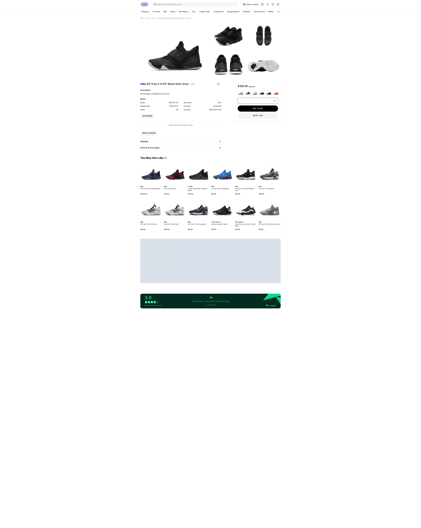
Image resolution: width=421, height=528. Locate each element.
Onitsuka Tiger (204, 12)
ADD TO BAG (258, 108)
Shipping (144, 141)
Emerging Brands (233, 12)
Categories (145, 12)
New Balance (183, 12)
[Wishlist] (272, 4)
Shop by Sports (259, 12)
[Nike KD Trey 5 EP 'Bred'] (175, 172)
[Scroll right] (279, 12)
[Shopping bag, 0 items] (278, 4)
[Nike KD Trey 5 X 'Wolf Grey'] (175, 208)
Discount (280, 12)
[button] (165, 158)
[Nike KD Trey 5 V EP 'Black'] (262, 93)
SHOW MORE (147, 116)
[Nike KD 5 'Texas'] (241, 93)
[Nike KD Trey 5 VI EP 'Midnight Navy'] (269, 93)
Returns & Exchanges (150, 148)
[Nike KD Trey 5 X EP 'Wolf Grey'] (151, 208)
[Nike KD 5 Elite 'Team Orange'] (276, 93)
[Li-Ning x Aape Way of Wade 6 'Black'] (199, 172)
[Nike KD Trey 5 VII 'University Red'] (248, 93)
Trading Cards (218, 12)
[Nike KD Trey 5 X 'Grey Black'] (270, 172)
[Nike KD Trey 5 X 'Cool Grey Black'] (199, 208)
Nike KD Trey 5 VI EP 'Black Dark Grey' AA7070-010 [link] (176, 18)
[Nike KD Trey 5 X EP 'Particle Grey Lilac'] (270, 208)
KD (148, 18)
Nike (165, 12)
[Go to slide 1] (149, 184)
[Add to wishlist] (218, 84)
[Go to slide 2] (150, 184)
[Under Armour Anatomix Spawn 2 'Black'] (222, 208)
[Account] (267, 4)
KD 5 (153, 18)
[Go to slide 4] (176, 184)
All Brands (246, 12)
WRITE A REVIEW (148, 133)
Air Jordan (156, 12)
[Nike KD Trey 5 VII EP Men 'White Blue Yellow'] (255, 93)
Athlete (270, 12)
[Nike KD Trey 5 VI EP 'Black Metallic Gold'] (246, 172)
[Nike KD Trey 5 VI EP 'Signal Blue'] (222, 172)
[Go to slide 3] (151, 184)
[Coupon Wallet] (262, 4)
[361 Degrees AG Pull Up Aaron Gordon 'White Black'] (246, 208)
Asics (194, 12)
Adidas (172, 12)
